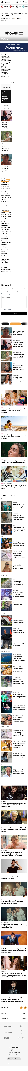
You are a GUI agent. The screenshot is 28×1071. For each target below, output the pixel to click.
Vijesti (13, 6)
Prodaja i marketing (14, 1047)
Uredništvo (14, 1045)
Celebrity (24, 1013)
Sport (20, 6)
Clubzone (24, 1018)
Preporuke (23, 1016)
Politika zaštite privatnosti (14, 1052)
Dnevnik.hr (6, 6)
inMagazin (4, 1018)
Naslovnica (4, 1013)
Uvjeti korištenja (14, 1050)
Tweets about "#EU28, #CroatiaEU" (5, 261)
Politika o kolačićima (14, 1054)
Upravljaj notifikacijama (14, 1059)
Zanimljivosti (5, 1016)
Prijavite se (14, 313)
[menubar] (23, 2)
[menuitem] (23, 2)
